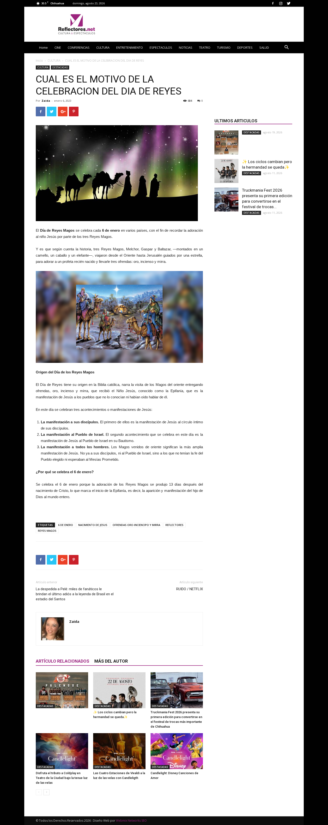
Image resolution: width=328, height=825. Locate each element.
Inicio (39, 61)
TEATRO (204, 47)
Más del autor (111, 661)
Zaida (46, 100)
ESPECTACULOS (161, 47)
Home (43, 47)
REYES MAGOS (47, 530)
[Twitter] (288, 3)
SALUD (264, 47)
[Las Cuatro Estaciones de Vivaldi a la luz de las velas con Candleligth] (119, 751)
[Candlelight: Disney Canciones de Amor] (177, 751)
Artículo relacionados (62, 661)
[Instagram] (280, 3)
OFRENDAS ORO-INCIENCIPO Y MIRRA (136, 525)
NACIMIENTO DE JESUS (92, 525)
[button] (286, 48)
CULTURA (102, 47)
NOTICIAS (185, 47)
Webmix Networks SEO (131, 821)
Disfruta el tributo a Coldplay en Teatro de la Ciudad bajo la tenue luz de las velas (62, 777)
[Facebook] (272, 3)
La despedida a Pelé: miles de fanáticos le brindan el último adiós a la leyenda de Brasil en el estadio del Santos (75, 594)
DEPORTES (245, 47)
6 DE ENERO (65, 525)
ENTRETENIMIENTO (129, 47)
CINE (58, 47)
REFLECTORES (174, 525)
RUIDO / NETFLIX (189, 589)
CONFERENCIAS (79, 47)
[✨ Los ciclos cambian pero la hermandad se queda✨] (119, 690)
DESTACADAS (60, 67)
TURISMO (224, 47)
